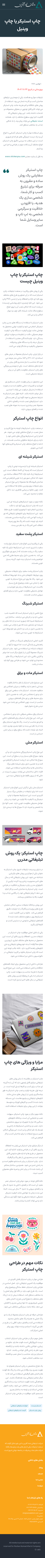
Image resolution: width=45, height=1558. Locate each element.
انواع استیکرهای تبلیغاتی (19, 1405)
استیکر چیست (36, 1405)
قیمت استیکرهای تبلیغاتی (17, 1410)
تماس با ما (39, 1479)
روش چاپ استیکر (35, 1410)
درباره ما (40, 1485)
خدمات (40, 1473)
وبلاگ (41, 1467)
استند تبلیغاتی (36, 121)
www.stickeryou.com (15, 156)
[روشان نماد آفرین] (28, 4)
